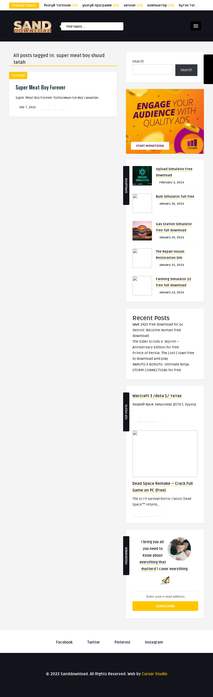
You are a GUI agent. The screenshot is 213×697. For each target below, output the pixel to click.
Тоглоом (18, 75)
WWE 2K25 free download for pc (157, 324)
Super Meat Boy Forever (40, 87)
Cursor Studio (154, 674)
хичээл (133, 5)
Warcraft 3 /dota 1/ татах (157, 396)
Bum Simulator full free (175, 197)
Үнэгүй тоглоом (61, 5)
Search (138, 61)
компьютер (160, 5)
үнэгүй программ (100, 5)
